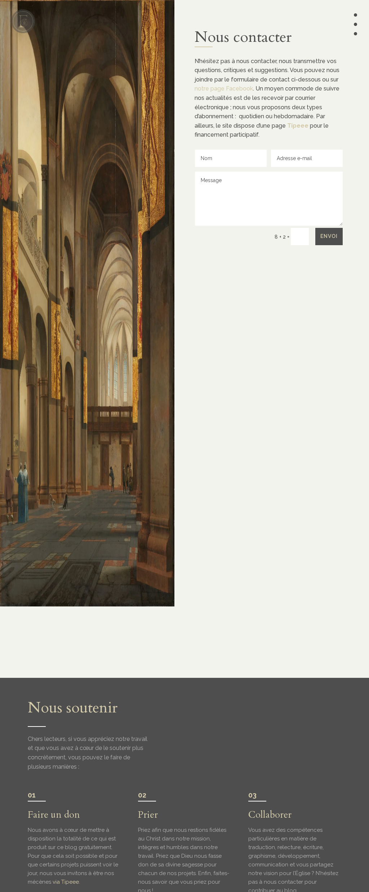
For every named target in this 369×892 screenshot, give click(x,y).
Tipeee (297, 125)
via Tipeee (66, 882)
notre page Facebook (224, 88)
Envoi (329, 236)
